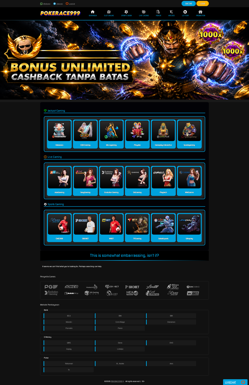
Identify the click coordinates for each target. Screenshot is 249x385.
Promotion (200, 15)
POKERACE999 (117, 381)
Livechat (72, 4)
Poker (158, 15)
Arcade (171, 15)
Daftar (188, 3)
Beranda (93, 15)
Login (202, 3)
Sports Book (126, 15)
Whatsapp (46, 4)
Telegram (59, 4)
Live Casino (144, 15)
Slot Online (109, 15)
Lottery (185, 15)
